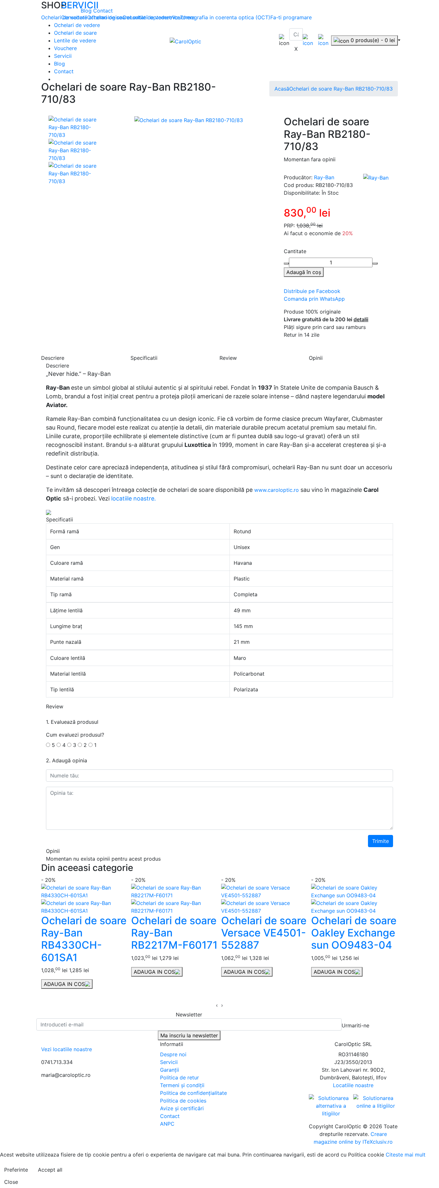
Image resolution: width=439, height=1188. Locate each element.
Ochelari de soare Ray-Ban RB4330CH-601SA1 (84, 939)
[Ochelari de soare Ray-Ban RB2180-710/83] (75, 127)
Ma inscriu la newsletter (189, 1035)
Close (11, 1182)
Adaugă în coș (303, 272)
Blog (87, 10)
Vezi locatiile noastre (66, 1049)
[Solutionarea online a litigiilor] (375, 1102)
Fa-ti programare (291, 17)
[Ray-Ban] (376, 177)
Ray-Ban (324, 177)
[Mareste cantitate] (375, 263)
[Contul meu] (308, 40)
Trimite (380, 841)
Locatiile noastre (353, 1085)
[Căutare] (293, 42)
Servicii (63, 56)
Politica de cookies (183, 1100)
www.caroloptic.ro (276, 490)
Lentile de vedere (75, 40)
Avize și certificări (182, 1108)
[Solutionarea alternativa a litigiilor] (331, 1105)
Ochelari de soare (75, 33)
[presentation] (217, 1005)
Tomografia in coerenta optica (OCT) (225, 17)
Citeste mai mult (406, 1154)
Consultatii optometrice (151, 17)
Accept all (50, 1169)
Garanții (169, 1070)
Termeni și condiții (182, 1085)
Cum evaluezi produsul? (75, 734)
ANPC (167, 1124)
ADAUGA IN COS (64, 984)
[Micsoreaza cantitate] (286, 263)
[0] (323, 40)
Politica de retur (179, 1077)
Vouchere (65, 48)
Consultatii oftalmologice (91, 17)
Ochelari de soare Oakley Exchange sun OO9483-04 (354, 933)
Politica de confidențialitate (193, 1093)
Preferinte (16, 1169)
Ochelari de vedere (77, 25)
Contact (103, 10)
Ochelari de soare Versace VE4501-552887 (264, 933)
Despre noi (173, 1054)
